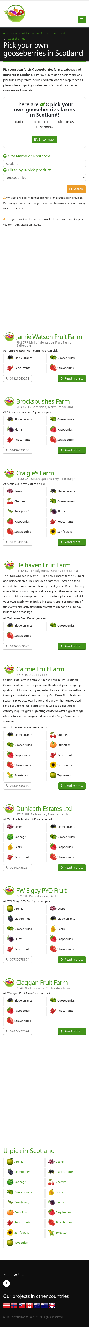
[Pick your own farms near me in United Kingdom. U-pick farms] (16, 13)
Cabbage (20, 1182)
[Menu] (82, 19)
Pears (59, 1192)
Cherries (61, 1182)
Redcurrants (22, 1222)
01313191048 (19, 542)
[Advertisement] (44, 273)
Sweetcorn (62, 1232)
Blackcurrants (64, 1172)
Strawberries (64, 1222)
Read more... (73, 378)
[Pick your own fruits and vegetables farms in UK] (52, 1305)
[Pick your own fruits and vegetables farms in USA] (21, 1305)
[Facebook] (6, 1283)
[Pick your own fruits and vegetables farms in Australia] (36, 1305)
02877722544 (19, 1031)
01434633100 (19, 450)
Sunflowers (21, 1232)
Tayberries (21, 1243)
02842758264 (19, 867)
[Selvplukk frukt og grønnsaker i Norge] (14, 1305)
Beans (60, 1162)
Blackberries (22, 1172)
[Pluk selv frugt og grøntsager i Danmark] (6, 1305)
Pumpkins (20, 1212)
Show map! (46, 139)
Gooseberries (23, 1192)
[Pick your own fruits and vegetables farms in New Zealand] (44, 1305)
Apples (18, 1162)
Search (77, 189)
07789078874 (19, 959)
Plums (60, 1202)
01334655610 (19, 786)
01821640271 (19, 378)
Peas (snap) (21, 1202)
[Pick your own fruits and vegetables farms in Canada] (29, 1305)
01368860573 (19, 646)
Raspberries (63, 1212)
